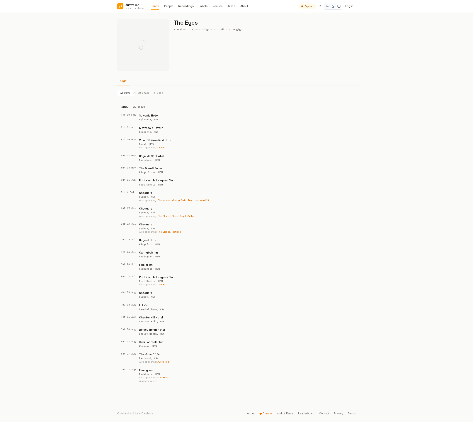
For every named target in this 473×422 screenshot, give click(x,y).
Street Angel (179, 216)
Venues (217, 6)
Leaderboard (306, 413)
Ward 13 (204, 200)
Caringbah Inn (148, 252)
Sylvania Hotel (149, 115)
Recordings (186, 6)
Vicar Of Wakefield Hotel (155, 140)
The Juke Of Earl (150, 354)
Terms (352, 413)
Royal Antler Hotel (151, 156)
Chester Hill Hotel (151, 317)
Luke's (143, 305)
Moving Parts (179, 200)
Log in (349, 6)
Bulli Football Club (151, 342)
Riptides (176, 231)
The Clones (163, 216)
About (244, 6)
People (168, 6)
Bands (155, 6)
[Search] (320, 6)
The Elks (162, 284)
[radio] (327, 6)
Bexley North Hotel (152, 329)
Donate (267, 413)
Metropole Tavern (151, 128)
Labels (203, 6)
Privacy (338, 413)
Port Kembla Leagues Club (156, 180)
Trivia (231, 6)
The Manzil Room (150, 168)
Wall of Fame (285, 413)
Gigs (123, 81)
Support (309, 6)
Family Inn (146, 264)
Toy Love (193, 200)
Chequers (145, 193)
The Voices (163, 200)
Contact (324, 413)
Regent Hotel (148, 240)
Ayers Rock (163, 361)
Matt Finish (163, 377)
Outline (161, 147)
